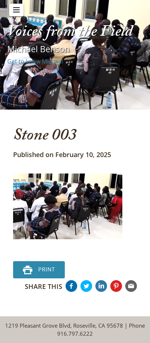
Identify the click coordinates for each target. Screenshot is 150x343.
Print (46, 269)
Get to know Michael (35, 61)
